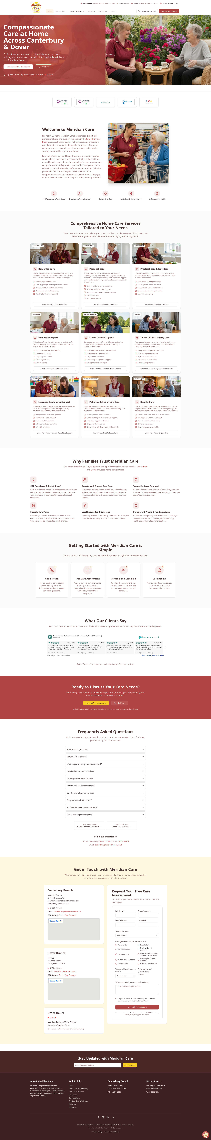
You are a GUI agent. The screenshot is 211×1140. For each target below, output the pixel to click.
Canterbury (91, 139)
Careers (113, 11)
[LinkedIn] (108, 1117)
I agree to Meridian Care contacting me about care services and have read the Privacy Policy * (137, 1000)
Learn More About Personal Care (105, 304)
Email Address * (121, 921)
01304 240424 (168, 3)
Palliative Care (123, 964)
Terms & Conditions (112, 1132)
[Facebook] (98, 1117)
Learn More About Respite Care (156, 433)
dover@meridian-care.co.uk (65, 971)
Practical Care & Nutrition (146, 949)
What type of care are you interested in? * (130, 942)
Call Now (45, 67)
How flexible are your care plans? (80, 771)
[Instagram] (103, 1117)
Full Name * (119, 911)
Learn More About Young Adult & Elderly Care (156, 369)
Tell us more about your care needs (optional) (132, 982)
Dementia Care (123, 954)
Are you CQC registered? (77, 756)
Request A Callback (149, 11)
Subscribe (131, 1065)
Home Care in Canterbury (78, 1089)
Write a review (146, 655)
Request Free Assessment (96, 703)
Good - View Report (67, 915)
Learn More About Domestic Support (54, 369)
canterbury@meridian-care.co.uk (108, 845)
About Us (91, 11)
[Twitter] (113, 1117)
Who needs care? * (122, 931)
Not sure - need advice (148, 964)
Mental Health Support (126, 960)
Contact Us (103, 11)
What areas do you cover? (77, 749)
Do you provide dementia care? (80, 778)
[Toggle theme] (177, 3)
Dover (45, 142)
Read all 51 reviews (158, 655)
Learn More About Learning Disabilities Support (54, 433)
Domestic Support (124, 949)
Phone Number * (144, 911)
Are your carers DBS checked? (79, 800)
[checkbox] (116, 945)
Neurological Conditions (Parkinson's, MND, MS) (149, 954)
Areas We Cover (76, 11)
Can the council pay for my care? (80, 793)
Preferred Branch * (145, 969)
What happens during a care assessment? (84, 764)
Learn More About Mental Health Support (105, 369)
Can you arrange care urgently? (80, 814)
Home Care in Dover (76, 1092)
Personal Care (123, 945)
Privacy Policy (97, 1132)
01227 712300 (124, 3)
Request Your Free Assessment (18, 67)
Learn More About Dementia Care (54, 304)
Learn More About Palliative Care (105, 433)
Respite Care (145, 945)
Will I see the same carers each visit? (82, 807)
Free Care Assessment (169, 11)
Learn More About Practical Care (156, 304)
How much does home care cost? (81, 785)
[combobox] (137, 935)
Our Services (60, 11)
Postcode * (142, 921)
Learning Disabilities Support (147, 959)
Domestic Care (74, 1098)
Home (49, 11)
